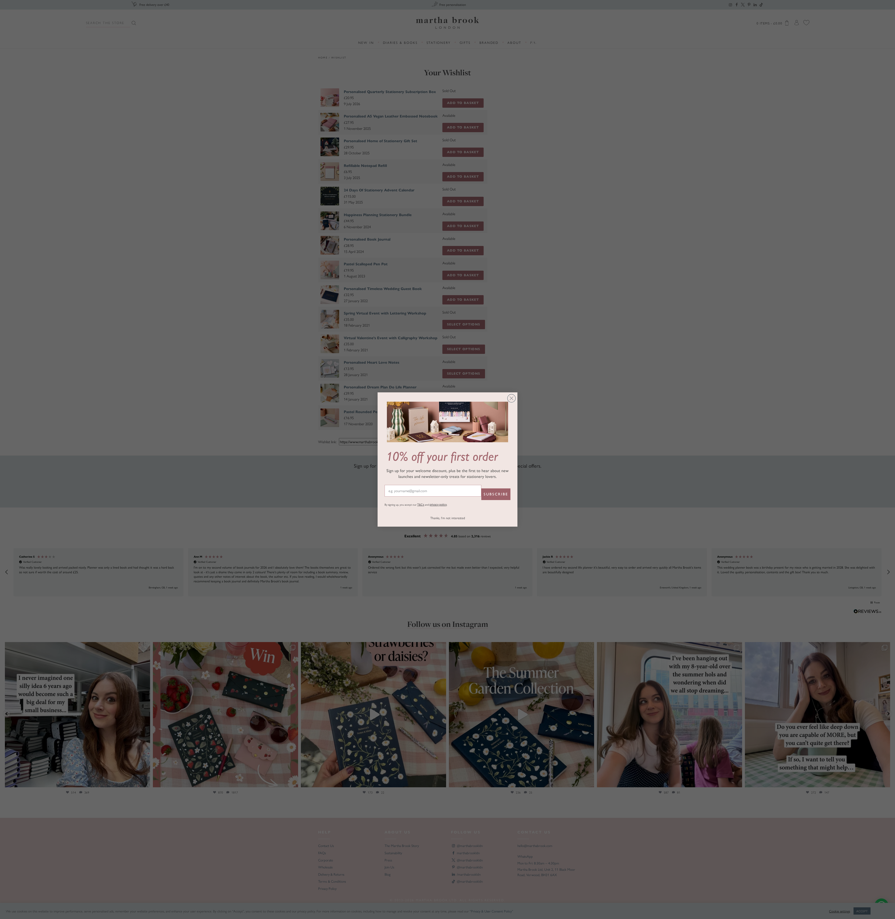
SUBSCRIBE (496, 494)
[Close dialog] (511, 398)
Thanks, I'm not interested (447, 517)
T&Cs (420, 504)
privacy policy (438, 504)
